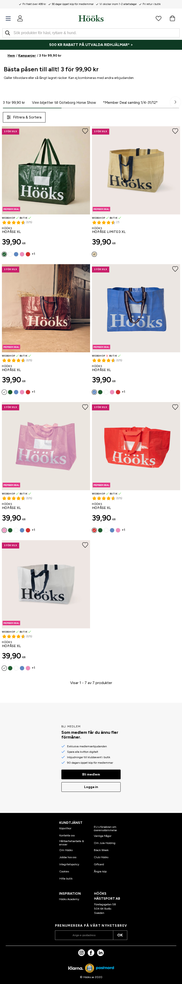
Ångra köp (100, 871)
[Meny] (8, 18)
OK (120, 935)
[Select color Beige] (94, 254)
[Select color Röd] (28, 254)
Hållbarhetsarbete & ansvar (71, 842)
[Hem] (91, 18)
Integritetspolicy (69, 864)
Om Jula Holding (104, 843)
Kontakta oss (67, 835)
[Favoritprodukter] (158, 18)
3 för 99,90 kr (14, 102)
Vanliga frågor (102, 836)
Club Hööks (101, 857)
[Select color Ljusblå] (16, 254)
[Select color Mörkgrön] (4, 254)
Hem (11, 56)
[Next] (175, 102)
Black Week (101, 850)
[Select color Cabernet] (10, 254)
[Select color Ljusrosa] (22, 254)
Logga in (91, 787)
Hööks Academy (69, 899)
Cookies (64, 871)
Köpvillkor (65, 828)
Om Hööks (66, 850)
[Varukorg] (172, 18)
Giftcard (99, 864)
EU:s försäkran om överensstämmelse (105, 828)
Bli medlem (91, 774)
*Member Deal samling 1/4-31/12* (130, 102)
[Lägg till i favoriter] (85, 131)
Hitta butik (66, 878)
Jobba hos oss (67, 857)
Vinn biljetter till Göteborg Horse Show (64, 102)
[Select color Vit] (4, 668)
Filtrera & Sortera (27, 117)
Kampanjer (27, 56)
